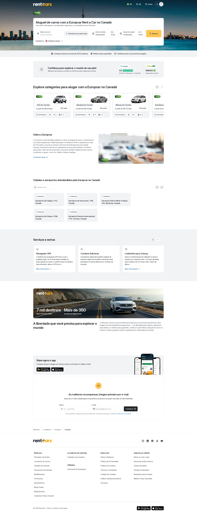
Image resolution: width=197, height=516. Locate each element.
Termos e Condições (109, 470)
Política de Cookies (108, 466)
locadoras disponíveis (73, 314)
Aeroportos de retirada (43, 470)
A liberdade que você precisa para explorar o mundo (65, 326)
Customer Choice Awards (44, 496)
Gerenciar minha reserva (143, 461)
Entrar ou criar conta (141, 457)
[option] (41, 114)
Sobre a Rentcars (107, 457)
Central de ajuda (140, 466)
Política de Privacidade (124, 414)
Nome (61, 405)
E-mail (94, 405)
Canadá (67, 429)
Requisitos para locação (143, 474)
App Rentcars (39, 483)
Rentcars (36, 429)
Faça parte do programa (76, 469)
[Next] (162, 87)
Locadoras (47, 429)
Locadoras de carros (42, 461)
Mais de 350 (75, 310)
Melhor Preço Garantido (143, 479)
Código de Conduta (108, 474)
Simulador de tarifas (42, 457)
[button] (125, 66)
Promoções (38, 479)
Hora (112, 32)
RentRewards (39, 474)
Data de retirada (100, 32)
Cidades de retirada (41, 466)
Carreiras (104, 483)
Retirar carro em (45, 32)
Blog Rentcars (39, 491)
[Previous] (157, 87)
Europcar (58, 429)
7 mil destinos (49, 310)
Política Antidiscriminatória (111, 479)
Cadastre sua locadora (76, 457)
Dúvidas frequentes (141, 470)
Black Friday (39, 487)
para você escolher (44, 314)
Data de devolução (129, 32)
